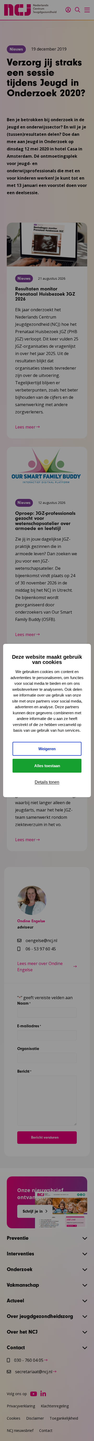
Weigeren (47, 749)
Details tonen (47, 782)
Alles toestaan (47, 766)
